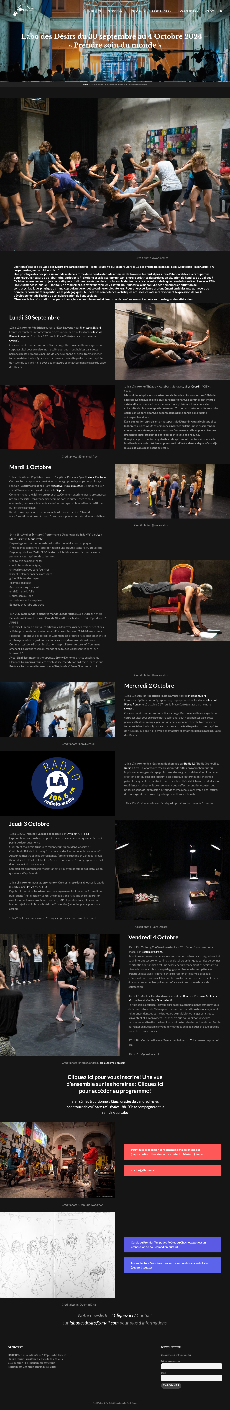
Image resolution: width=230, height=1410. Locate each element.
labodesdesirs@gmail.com (94, 1322)
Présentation (115, 11)
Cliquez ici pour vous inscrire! (104, 1076)
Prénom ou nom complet (171, 1361)
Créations (137, 11)
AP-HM (84, 833)
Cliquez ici (123, 1315)
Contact (209, 11)
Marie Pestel (35, 539)
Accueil (85, 84)
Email (163, 1372)
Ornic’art (71, 833)
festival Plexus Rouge (67, 485)
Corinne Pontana (95, 477)
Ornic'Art (112, 1403)
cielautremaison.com (112, 1062)
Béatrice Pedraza (151, 951)
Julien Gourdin (192, 386)
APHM (43, 887)
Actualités (95, 11)
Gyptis (13, 340)
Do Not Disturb (160, 11)
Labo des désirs (187, 11)
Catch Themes (132, 1403)
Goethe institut (166, 1000)
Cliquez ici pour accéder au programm (121, 1087)
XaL (192, 1040)
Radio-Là (189, 763)
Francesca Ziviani (90, 327)
